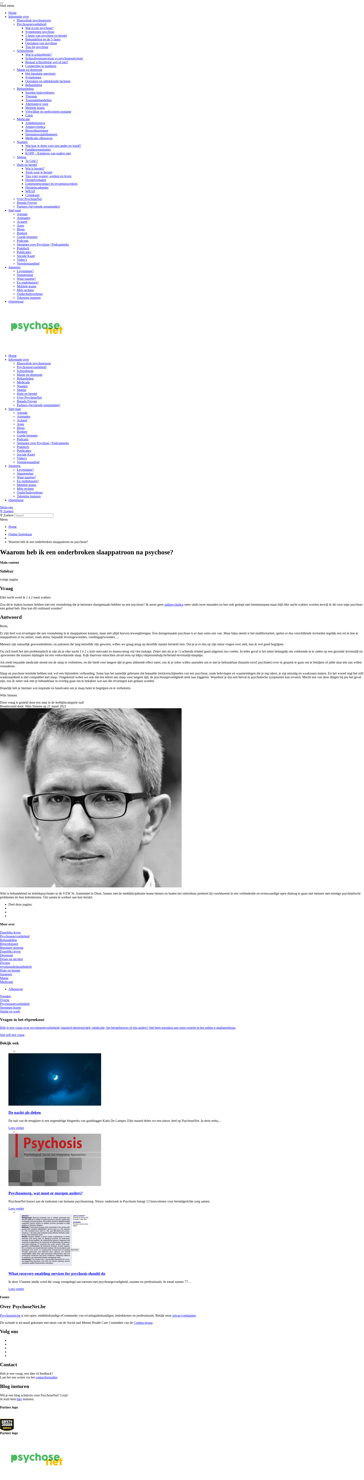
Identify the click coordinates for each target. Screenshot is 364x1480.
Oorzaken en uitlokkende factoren (47, 81)
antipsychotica (174, 604)
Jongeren (14, 267)
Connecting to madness (40, 66)
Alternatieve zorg (36, 104)
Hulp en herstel (27, 165)
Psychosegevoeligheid (31, 24)
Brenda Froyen (27, 202)
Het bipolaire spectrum (40, 73)
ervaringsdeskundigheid (16, 966)
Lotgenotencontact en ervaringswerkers (51, 184)
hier (19, 1399)
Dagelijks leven (10, 932)
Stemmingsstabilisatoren (41, 134)
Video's (22, 458)
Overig (4, 1000)
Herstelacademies (36, 187)
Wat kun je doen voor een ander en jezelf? (53, 146)
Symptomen (33, 77)
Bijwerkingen (9, 944)
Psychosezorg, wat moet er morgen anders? (45, 1193)
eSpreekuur (16, 301)
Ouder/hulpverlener (30, 294)
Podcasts (22, 240)
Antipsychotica (35, 127)
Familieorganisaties (38, 149)
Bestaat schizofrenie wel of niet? (46, 62)
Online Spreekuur (20, 534)
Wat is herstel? (34, 168)
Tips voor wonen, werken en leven (48, 176)
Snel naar (14, 210)
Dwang (5, 963)
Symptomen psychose (39, 32)
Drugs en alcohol (11, 959)
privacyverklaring (184, 1315)
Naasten (22, 142)
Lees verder (16, 1128)
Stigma (21, 157)
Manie (4, 978)
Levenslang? (25, 271)
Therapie (31, 96)
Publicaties (24, 252)
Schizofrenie (25, 51)
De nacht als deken (24, 1112)
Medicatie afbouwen (38, 138)
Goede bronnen (27, 237)
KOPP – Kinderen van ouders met (48, 153)
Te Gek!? (31, 161)
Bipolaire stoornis (11, 947)
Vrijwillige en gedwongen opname (48, 111)
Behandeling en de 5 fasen (42, 39)
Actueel (22, 221)
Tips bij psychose (36, 47)
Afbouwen (15, 989)
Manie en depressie (29, 70)
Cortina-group (143, 1322)
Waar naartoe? (26, 278)
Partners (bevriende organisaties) (38, 206)
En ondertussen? (28, 282)
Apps (20, 225)
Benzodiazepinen (36, 130)
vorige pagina (9, 579)
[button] (182, 507)
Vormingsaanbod (28, 263)
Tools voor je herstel (38, 172)
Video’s (22, 259)
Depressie (6, 955)
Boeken (22, 233)
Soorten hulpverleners (39, 92)
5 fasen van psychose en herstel (46, 35)
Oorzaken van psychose (41, 43)
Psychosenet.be (10, 1315)
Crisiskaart (32, 195)
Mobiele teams (35, 108)
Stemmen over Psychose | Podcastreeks (43, 244)
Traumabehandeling (38, 100)
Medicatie (23, 119)
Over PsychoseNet (29, 199)
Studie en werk (10, 1011)
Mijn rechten (25, 290)
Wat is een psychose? (39, 28)
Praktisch (23, 248)
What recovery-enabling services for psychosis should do (56, 1273)
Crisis (29, 115)
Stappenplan (25, 275)
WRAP (30, 191)
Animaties (23, 218)
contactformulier (46, 1377)
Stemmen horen (10, 1007)
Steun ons (6, 507)
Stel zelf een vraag (12, 1035)
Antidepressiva (35, 123)
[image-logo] (7, 1424)
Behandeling (33, 85)
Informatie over (18, 16)
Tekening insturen (29, 297)
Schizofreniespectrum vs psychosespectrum (54, 58)
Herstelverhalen (35, 180)
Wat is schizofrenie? (38, 54)
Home (12, 13)
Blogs (21, 229)
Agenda (22, 214)
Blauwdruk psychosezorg (34, 20)
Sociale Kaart (26, 256)
